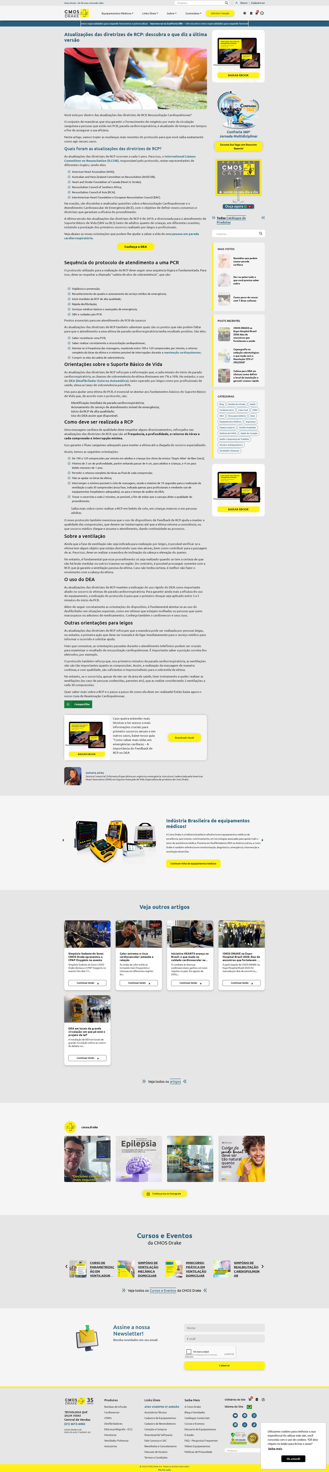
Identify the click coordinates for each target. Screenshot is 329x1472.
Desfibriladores (113, 1423)
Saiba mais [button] (275, 1448)
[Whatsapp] (244, 1424)
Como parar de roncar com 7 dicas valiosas (245, 299)
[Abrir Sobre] (175, 13)
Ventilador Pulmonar (229, 450)
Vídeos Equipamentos (197, 1446)
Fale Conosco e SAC (155, 1440)
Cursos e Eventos (195, 1423)
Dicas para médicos (237, 415)
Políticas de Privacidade (198, 1451)
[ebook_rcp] (86, 737)
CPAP (254, 410)
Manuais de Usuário (155, 1451)
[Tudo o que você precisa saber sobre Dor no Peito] (224, 280)
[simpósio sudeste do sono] (87, 934)
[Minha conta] (263, 1399)
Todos (231, 220)
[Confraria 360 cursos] (221, 1269)
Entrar (244, 2)
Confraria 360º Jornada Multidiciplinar (239, 134)
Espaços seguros (227, 427)
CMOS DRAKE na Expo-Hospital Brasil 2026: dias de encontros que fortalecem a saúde (245, 334)
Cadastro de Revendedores (160, 1423)
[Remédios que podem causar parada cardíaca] (224, 261)
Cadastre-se (258, 2)
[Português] (249, 1406)
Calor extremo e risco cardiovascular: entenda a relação (136, 957)
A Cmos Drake (193, 1406)
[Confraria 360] (238, 109)
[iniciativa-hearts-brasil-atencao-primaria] (190, 934)
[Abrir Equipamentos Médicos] (132, 13)
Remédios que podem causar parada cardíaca (245, 261)
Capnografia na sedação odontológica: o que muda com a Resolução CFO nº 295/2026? (246, 356)
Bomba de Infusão (236, 404)
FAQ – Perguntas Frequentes (201, 1440)
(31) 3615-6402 (74, 1424)
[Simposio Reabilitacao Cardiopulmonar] (173, 1269)
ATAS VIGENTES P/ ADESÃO (161, 1406)
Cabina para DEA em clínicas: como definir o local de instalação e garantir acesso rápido (246, 375)
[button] (262, 13)
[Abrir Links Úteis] (157, 13)
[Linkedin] (235, 1424)
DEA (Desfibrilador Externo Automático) (99, 381)
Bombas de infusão (115, 1406)
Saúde (252, 404)
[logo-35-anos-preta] (81, 1401)
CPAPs (108, 1418)
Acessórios (110, 1446)
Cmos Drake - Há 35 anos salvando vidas (84, 3)
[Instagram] (254, 1415)
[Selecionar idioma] (245, 13)
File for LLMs (164, 1469)
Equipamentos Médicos (230, 421)
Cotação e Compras (155, 1429)
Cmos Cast (243, 410)
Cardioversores (227, 410)
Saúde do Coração (249, 433)
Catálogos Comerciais (197, 1418)
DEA (222, 415)
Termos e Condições (156, 1457)
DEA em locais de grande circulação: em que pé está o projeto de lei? (86, 1032)
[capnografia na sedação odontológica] (224, 356)
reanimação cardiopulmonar (182, 352)
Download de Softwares (158, 1434)
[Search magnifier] (226, 3)
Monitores (110, 1434)
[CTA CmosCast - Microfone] (238, 184)
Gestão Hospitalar (247, 427)
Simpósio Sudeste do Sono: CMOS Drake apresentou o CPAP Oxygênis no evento (86, 957)
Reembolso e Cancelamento (160, 1446)
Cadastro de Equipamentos (160, 1418)
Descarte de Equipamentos (200, 1429)
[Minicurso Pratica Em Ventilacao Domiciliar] (126, 1269)
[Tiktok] (254, 1424)
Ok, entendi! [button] (293, 1458)
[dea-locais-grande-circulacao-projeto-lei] (87, 1009)
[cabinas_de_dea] (224, 376)
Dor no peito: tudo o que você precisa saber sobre (246, 280)
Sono (252, 415)
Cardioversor (112, 1412)
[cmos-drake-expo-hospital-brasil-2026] (224, 334)
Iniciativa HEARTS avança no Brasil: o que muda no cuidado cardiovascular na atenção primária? (190, 958)
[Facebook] (244, 1415)
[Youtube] (235, 1415)
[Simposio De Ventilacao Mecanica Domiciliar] (78, 1269)
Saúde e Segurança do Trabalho (234, 439)
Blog (222, 404)
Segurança (250, 421)
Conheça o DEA (135, 246)
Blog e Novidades (195, 1412)
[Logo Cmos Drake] (76, 13)
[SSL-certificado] (245, 1438)
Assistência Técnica (155, 1412)
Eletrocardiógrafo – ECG (118, 1429)
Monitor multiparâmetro (231, 444)
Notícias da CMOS (228, 433)
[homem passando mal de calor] (139, 934)
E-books (189, 1434)
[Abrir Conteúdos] (200, 13)
